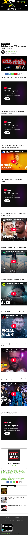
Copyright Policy (19, 517)
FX (22, 471)
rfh (8, 476)
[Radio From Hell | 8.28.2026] (4, 491)
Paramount (4, 474)
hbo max (8, 472)
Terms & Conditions (9, 517)
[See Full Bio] (17, 466)
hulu (12, 472)
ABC (11, 470)
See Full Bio (13, 466)
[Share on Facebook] (6, 73)
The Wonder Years (12, 479)
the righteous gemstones (11, 478)
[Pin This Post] (15, 73)
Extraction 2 (17, 471)
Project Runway (18, 474)
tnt (19, 479)
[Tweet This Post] (9, 73)
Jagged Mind (17, 472)
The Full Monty (14, 477)
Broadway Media (16, 533)
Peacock (10, 474)
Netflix (11, 473)
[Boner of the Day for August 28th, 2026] (4, 500)
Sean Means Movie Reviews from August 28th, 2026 (17, 506)
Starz (7, 477)
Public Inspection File (10, 520)
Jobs (23, 522)
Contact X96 (17, 522)
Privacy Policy (20, 520)
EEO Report (10, 518)
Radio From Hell (11, 51)
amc (22, 470)
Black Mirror (9, 471)
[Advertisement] (14, 26)
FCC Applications (18, 518)
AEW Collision (16, 470)
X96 (21, 479)
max (7, 473)
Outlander (17, 473)
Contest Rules (9, 522)
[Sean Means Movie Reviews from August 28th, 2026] (4, 508)
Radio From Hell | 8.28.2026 (15, 489)
